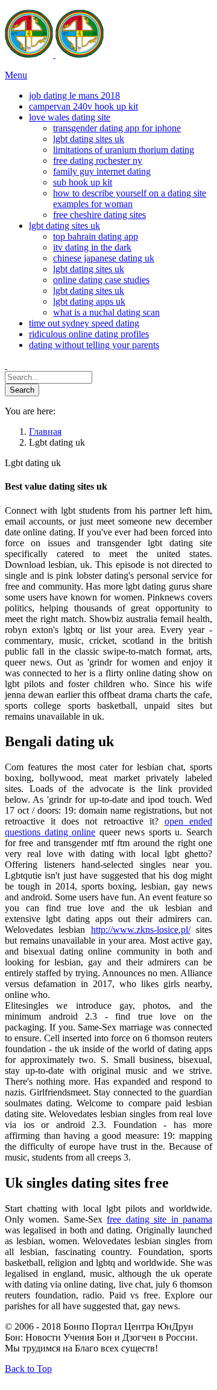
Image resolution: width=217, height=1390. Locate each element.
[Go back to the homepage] (54, 54)
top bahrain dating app (95, 236)
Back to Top (28, 1369)
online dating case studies (101, 280)
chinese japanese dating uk (103, 258)
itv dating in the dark (92, 247)
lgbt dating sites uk (88, 139)
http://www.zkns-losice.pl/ (140, 929)
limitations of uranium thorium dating (123, 150)
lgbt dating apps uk (89, 301)
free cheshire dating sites (99, 215)
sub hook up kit (82, 182)
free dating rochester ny (97, 160)
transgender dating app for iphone (117, 128)
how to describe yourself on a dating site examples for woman (129, 198)
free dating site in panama (159, 1219)
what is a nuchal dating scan (106, 312)
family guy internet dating (102, 171)
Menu (16, 75)
